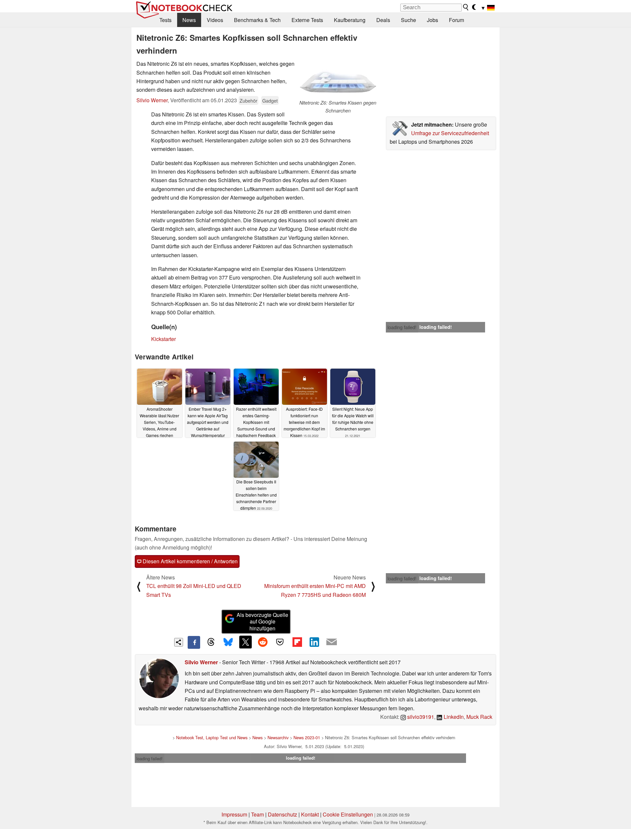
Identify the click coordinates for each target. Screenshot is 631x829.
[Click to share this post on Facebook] (194, 642)
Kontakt (310, 814)
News (189, 20)
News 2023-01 (306, 737)
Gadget (270, 100)
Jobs (432, 20)
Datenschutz (282, 814)
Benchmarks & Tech (257, 20)
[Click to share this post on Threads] (211, 642)
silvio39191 (420, 716)
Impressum (234, 814)
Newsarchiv (278, 737)
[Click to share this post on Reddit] (262, 642)
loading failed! (401, 327)
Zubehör (248, 100)
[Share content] (178, 642)
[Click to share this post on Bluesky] (228, 642)
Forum (456, 20)
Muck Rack (479, 716)
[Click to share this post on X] (245, 642)
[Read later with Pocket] (280, 642)
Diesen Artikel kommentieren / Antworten (189, 561)
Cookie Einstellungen (348, 814)
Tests (165, 20)
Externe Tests (307, 20)
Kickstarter (163, 339)
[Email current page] (331, 642)
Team (257, 814)
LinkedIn (453, 716)
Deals (383, 20)
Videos (215, 20)
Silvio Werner (152, 100)
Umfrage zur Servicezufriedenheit (450, 133)
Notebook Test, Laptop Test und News (211, 737)
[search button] (466, 7)
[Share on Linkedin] (314, 642)
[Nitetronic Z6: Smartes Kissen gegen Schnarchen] (337, 79)
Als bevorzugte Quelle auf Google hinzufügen (262, 621)
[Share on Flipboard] (297, 642)
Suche (408, 20)
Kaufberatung (349, 20)
